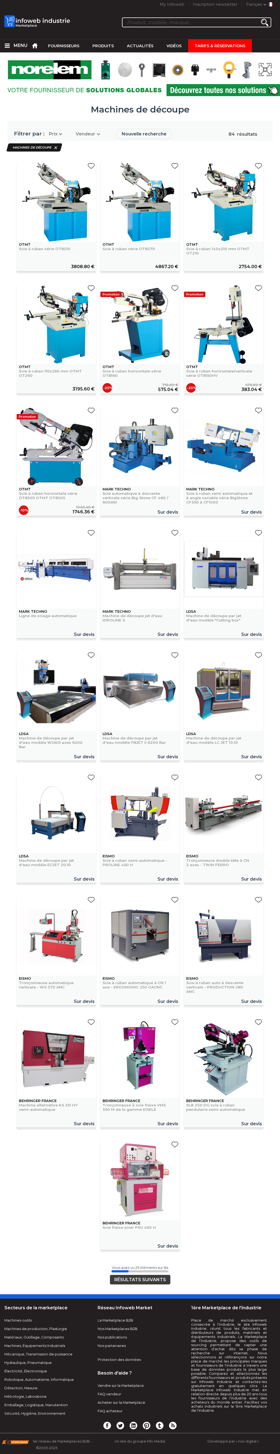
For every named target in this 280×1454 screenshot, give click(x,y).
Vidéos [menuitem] (174, 45)
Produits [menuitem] (103, 45)
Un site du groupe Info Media (140, 1441)
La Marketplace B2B (115, 1320)
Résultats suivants (140, 1279)
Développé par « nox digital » (233, 1441)
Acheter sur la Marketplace (121, 1402)
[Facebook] (107, 1425)
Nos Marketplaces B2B (118, 1329)
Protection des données (119, 1360)
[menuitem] (7, 45)
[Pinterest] (146, 1425)
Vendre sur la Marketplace (121, 1386)
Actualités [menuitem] (140, 45)
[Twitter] (120, 1425)
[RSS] (172, 1425)
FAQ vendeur (109, 1394)
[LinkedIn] (133, 1425)
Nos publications (112, 1337)
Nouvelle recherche (144, 134)
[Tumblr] (159, 1425)
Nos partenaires (112, 1346)
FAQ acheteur (110, 1411)
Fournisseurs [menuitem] (63, 45)
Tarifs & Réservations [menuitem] (220, 45)
